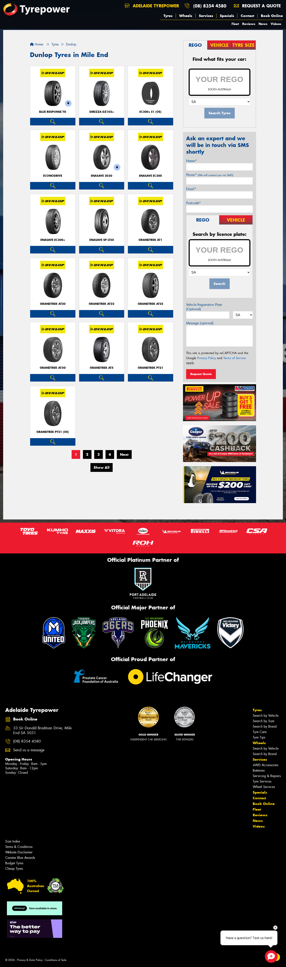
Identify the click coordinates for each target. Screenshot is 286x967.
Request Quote (201, 374)
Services (206, 15)
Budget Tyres (14, 863)
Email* (191, 189)
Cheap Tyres (14, 868)
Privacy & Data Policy (30, 960)
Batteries (259, 770)
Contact (247, 15)
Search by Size (263, 721)
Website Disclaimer (18, 852)
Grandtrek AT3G (53, 368)
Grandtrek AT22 (101, 304)
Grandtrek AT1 (150, 240)
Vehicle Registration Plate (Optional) (204, 306)
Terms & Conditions (18, 847)
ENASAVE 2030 (101, 176)
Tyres (168, 15)
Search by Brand (265, 726)
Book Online (272, 15)
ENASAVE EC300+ (52, 240)
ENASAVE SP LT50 (101, 240)
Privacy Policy (206, 358)
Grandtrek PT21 (150, 368)
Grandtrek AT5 (101, 368)
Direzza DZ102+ (101, 112)
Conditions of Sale (55, 960)
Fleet (235, 24)
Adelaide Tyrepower (155, 5)
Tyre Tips (259, 737)
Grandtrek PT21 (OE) (52, 432)
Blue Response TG (52, 112)
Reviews (248, 24)
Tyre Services (262, 781)
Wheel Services (264, 787)
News (263, 24)
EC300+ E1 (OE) (150, 112)
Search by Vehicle (265, 715)
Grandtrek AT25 (150, 304)
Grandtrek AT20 (53, 304)
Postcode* (193, 203)
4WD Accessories (265, 765)
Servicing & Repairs (267, 776)
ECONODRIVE (52, 176)
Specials (227, 15)
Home (38, 44)
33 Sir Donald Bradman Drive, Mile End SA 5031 (42, 730)
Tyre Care (260, 732)
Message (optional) (200, 323)
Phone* (209, 175)
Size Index (12, 841)
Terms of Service (234, 358)
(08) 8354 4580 (209, 5)
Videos (276, 24)
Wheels (185, 15)
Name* (191, 161)
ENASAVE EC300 (150, 176)
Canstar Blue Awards (20, 857)
